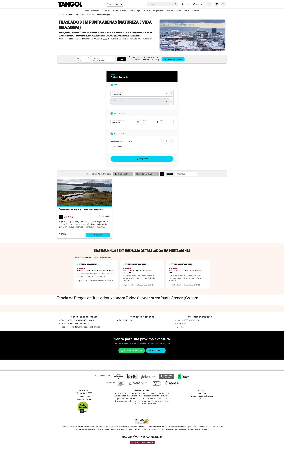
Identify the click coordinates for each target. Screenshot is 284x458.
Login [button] (186, 4)
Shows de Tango (134, 11)
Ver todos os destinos (92, 11)
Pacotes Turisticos (119, 11)
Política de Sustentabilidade (201, 396)
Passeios (106, 11)
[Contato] (209, 4)
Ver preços (143, 159)
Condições (201, 393)
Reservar (98, 235)
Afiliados (201, 390)
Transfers (146, 11)
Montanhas (181, 323)
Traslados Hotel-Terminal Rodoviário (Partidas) (80, 327)
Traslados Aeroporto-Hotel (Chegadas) (77, 320)
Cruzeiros (169, 11)
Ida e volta (118, 146)
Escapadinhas (158, 11)
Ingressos (195, 11)
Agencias (199, 4)
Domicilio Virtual (84, 399)
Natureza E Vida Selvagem (188, 320)
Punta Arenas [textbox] (99, 60)
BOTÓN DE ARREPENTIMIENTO (142, 442)
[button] (162, 4)
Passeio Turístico (126, 320)
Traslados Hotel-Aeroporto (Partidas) (76, 323)
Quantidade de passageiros (121, 141)
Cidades (180, 327)
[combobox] (83, 59)
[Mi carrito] (216, 4)
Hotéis (186, 11)
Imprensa (201, 398)
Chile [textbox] (79, 60)
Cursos (178, 11)
